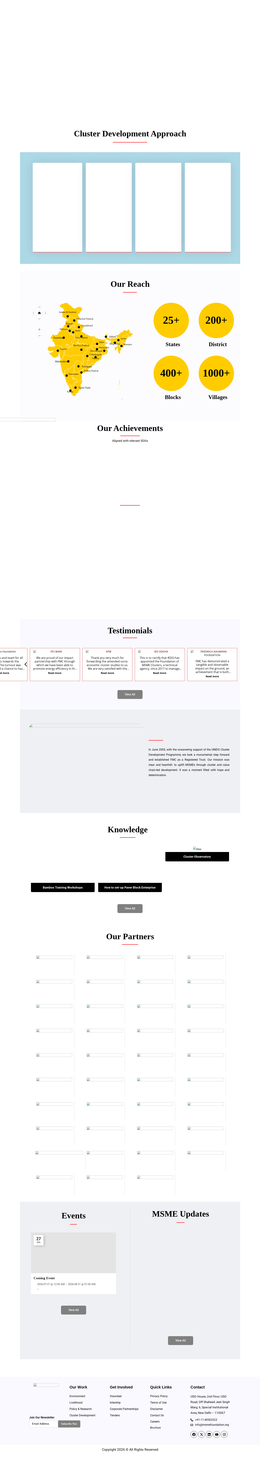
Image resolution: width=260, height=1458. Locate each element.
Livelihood (76, 1402)
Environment (77, 1396)
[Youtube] (216, 1434)
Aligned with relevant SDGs (130, 440)
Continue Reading (50, 601)
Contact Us (212, 16)
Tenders (115, 1415)
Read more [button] (52, 673)
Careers (155, 1421)
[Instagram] (224, 1434)
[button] (228, 665)
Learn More (50, 88)
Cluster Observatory (197, 856)
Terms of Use (158, 1402)
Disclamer (156, 1409)
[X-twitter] (201, 1434)
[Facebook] (193, 1434)
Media (193, 16)
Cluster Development (82, 1415)
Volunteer (116, 1396)
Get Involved (173, 16)
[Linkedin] (209, 1434)
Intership (115, 1402)
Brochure (155, 1427)
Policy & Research (81, 1409)
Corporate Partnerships (124, 1409)
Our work (151, 16)
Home (116, 16)
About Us (131, 16)
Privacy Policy (159, 1396)
